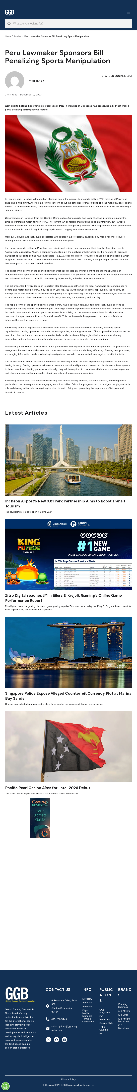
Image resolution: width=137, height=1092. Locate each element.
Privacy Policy (68, 1079)
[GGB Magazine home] (9, 12)
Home (8, 36)
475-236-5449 (59, 1019)
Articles (17, 36)
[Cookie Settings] (5, 1086)
